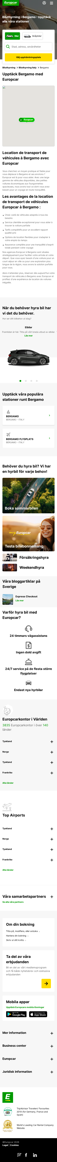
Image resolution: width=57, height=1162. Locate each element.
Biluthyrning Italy (27, 67)
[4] (37, 381)
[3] (31, 381)
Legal (5, 1145)
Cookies (14, 1145)
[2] (26, 381)
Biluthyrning (8, 67)
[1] (20, 381)
